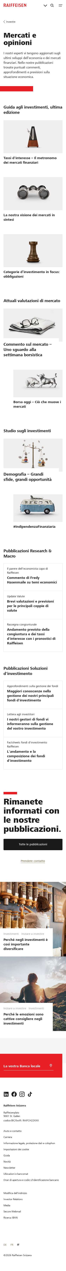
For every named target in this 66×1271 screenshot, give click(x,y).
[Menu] (60, 5)
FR (12, 1244)
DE (5, 1244)
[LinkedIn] (6, 1094)
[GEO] (51, 1065)
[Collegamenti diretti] (45, 5)
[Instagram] (22, 1094)
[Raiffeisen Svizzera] (15, 5)
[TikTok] (30, 1094)
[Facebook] (14, 1094)
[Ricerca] (52, 5)
